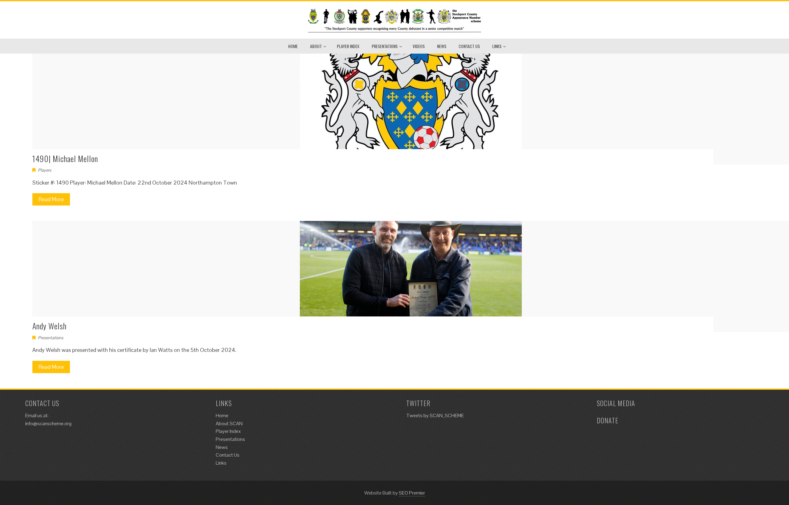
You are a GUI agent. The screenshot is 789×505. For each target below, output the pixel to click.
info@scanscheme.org (48, 423)
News (441, 46)
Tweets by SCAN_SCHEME (435, 415)
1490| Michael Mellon (65, 159)
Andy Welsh (49, 326)
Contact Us (469, 46)
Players (44, 170)
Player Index (348, 46)
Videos (419, 46)
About (316, 46)
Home (293, 46)
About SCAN (229, 423)
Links (496, 46)
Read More (51, 199)
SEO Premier (412, 493)
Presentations (385, 46)
